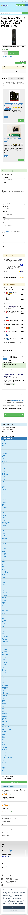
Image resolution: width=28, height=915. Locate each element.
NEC (3, 615)
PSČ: (4, 217)
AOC (3, 458)
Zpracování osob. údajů (8, 869)
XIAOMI (4, 768)
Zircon (3, 773)
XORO (3, 770)
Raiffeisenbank (18, 324)
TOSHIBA (4, 736)
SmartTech (4, 697)
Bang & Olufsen (5, 466)
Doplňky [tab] (5, 78)
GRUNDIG (4, 533)
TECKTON (4, 713)
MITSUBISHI (5, 610)
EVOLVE (4, 512)
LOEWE (3, 584)
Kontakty (5, 846)
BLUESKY (4, 478)
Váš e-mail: (6, 177)
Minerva (3, 607)
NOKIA (3, 618)
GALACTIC (4, 520)
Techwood (4, 719)
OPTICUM (4, 630)
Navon (3, 613)
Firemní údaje (13, 231)
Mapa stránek (6, 867)
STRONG (4, 700)
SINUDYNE (4, 688)
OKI (3, 625)
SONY (3, 698)
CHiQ (3, 559)
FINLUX (3, 517)
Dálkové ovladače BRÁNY (7, 429)
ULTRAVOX (4, 747)
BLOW (3, 476)
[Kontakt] (17, 5)
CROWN (4, 487)
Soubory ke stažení (7, 829)
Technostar (4, 718)
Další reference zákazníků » (14, 814)
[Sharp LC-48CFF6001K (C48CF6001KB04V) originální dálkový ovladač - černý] (14, 37)
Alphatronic (4, 453)
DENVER (4, 496)
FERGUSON (4, 515)
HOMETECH (4, 551)
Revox (3, 665)
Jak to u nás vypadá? (8, 849)
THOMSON (4, 732)
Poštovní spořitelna (16, 320)
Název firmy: (6, 235)
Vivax (3, 760)
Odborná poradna (7, 827)
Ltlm (3, 589)
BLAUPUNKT (5, 474)
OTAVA (3, 634)
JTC (3, 564)
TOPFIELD (4, 734)
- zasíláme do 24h (9, 818)
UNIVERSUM (5, 749)
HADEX (3, 535)
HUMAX (4, 554)
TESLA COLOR (5, 726)
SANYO (3, 674)
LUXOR (3, 590)
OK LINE (4, 623)
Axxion (3, 465)
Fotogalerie (5, 832)
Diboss (3, 497)
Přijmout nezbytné (14, 910)
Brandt (3, 479)
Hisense (4, 546)
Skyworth (4, 692)
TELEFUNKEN (5, 721)
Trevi (3, 739)
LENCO (3, 577)
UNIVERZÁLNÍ (5, 750)
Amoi (3, 456)
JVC (3, 566)
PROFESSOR (5, 654)
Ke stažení (6, 866)
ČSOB (16, 317)
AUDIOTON (4, 461)
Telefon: (5, 182)
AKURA (3, 450)
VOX (3, 765)
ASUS (3, 460)
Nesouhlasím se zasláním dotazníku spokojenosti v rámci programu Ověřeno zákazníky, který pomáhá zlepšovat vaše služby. (14, 404)
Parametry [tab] (20, 78)
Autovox (4, 463)
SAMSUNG (4, 672)
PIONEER (4, 646)
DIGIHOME (4, 499)
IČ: (4, 241)
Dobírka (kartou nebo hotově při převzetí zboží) (15, 288)
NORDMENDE (5, 620)
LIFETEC (4, 581)
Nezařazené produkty (8, 851)
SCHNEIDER (5, 685)
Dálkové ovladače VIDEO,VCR (8, 776)
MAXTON (4, 602)
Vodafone (4, 762)
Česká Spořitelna (17, 338)
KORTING (4, 571)
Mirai (3, 608)
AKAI (3, 448)
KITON (3, 569)
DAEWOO (4, 489)
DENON (3, 494)
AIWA (3, 447)
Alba (3, 451)
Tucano (3, 742)
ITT (3, 563)
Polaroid (4, 647)
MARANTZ (4, 595)
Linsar (3, 582)
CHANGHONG (5, 558)
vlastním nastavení (18, 903)
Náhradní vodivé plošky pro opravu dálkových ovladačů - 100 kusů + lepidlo (13, 140)
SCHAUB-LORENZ (6, 683)
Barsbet (3, 468)
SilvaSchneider (5, 687)
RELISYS (4, 664)
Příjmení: (5, 201)
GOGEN (4, 525)
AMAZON (4, 455)
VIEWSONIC (5, 759)
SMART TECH (5, 693)
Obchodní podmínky (8, 850)
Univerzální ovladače (6, 778)
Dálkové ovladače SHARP (20, 63)
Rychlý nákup (9, 56)
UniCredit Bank (20, 312)
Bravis (3, 481)
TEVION (4, 731)
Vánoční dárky (6, 824)
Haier (3, 536)
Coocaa (3, 486)
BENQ (3, 473)
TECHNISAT (4, 716)
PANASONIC (5, 641)
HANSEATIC (4, 540)
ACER (3, 440)
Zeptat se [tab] (12, 78)
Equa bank (17, 303)
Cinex (3, 484)
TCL (3, 711)
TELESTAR (4, 723)
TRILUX (3, 741)
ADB (3, 442)
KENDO (3, 567)
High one (4, 543)
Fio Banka (16, 335)
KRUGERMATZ (5, 574)
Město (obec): (6, 211)
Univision (4, 752)
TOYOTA (4, 737)
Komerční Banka (17, 331)
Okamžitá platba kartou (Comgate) (15, 293)
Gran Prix (4, 532)
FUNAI (3, 519)
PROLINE (4, 656)
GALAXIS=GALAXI (6, 522)
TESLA (3, 724)
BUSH (3, 482)
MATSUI (4, 600)
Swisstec (4, 706)
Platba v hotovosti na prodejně (16, 343)
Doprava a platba (7, 847)
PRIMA (3, 652)
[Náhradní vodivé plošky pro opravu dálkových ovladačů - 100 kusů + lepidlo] (14, 131)
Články (5, 865)
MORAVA (4, 612)
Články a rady (6, 835)
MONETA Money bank (15, 307)
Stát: (4, 222)
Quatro (3, 659)
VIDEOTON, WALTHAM (7, 757)
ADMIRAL (4, 443)
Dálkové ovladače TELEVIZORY (9, 438)
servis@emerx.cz (6, 1)
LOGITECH (4, 587)
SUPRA (3, 705)
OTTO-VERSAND (5, 636)
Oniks (3, 626)
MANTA (3, 594)
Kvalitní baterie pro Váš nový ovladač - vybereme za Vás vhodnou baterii (14, 104)
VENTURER (4, 754)
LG (2, 579)
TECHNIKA (4, 715)
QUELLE (4, 661)
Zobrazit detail (11, 113)
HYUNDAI (4, 556)
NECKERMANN (5, 616)
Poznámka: (14, 391)
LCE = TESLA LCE (6, 576)
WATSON (4, 767)
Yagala (3, 772)
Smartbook (4, 695)
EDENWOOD (5, 507)
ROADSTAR (4, 667)
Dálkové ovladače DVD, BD (7, 431)
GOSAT (3, 530)
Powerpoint (4, 649)
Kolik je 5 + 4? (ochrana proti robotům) (12, 408)
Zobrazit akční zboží (14, 782)
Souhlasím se (14, 400)
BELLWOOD (4, 471)
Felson (3, 514)
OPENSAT (4, 628)
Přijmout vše (14, 907)
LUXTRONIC (4, 592)
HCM (3, 541)
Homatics (4, 550)
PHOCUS (4, 644)
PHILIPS (4, 643)
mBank (17, 327)
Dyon (3, 504)
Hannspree (4, 538)
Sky (3, 690)
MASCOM (4, 597)
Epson (3, 510)
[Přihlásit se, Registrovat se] (19, 5)
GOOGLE (4, 527)
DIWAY (3, 500)
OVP (3, 638)
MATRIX (4, 599)
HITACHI (4, 548)
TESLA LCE (4, 728)
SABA (3, 669)
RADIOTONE (5, 662)
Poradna (5, 863)
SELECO (4, 679)
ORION (3, 633)
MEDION (4, 603)
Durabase (4, 502)
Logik (3, 585)
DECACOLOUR (5, 491)
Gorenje (3, 528)
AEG (3, 445)
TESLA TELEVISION (6, 729)
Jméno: (5, 195)
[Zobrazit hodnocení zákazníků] (16, 107)
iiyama (3, 561)
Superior (4, 703)
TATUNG (4, 710)
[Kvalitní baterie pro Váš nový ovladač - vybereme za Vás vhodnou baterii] (14, 96)
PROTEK (4, 657)
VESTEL (4, 755)
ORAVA (3, 631)
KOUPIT (21, 120)
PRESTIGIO (4, 651)
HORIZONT (4, 553)
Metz (3, 605)
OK (3, 621)
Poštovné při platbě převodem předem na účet (15, 298)
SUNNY (3, 701)
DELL (3, 492)
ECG (3, 505)
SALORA (4, 670)
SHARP (3, 682)
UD (2, 746)
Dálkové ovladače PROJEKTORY (9, 434)
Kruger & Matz (5, 572)
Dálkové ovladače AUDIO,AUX (8, 427)
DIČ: (4, 246)
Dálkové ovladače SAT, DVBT (8, 436)
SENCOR (4, 680)
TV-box (3, 744)
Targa (3, 708)
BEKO (3, 469)
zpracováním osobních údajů (17, 400)
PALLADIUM (4, 639)
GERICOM (4, 523)
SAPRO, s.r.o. (5, 675)
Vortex (3, 764)
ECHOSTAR (4, 509)
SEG (3, 677)
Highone (4, 545)
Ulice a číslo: (6, 206)
